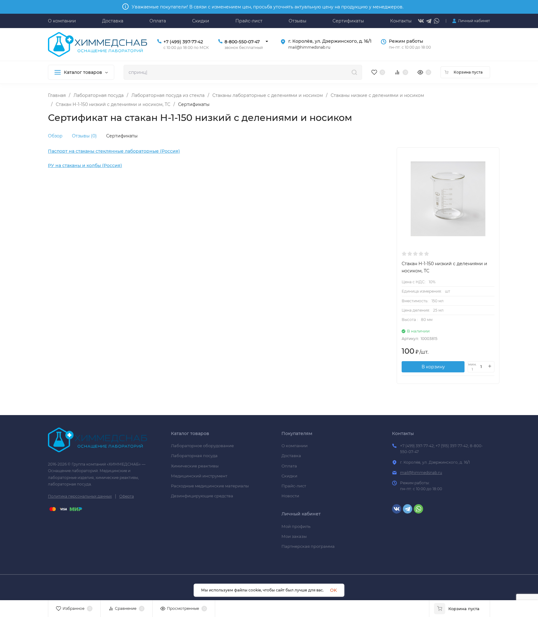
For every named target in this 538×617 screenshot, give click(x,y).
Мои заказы (294, 536)
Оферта (126, 496)
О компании (294, 445)
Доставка (291, 455)
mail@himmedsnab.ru (421, 472)
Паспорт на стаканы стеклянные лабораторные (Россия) (114, 151)
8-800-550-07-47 (242, 42)
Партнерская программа (308, 546)
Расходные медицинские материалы (210, 485)
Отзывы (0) (84, 136)
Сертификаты (122, 136)
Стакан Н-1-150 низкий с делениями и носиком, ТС (113, 104)
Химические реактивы (195, 465)
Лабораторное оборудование (202, 445)
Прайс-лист (293, 485)
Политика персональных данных (80, 496)
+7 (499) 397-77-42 (183, 42)
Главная (57, 95)
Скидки (289, 475)
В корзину (433, 367)
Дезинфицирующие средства (202, 495)
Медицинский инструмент (199, 475)
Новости (290, 495)
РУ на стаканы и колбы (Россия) (85, 165)
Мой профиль (295, 526)
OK (333, 590)
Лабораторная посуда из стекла (168, 95)
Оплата (289, 465)
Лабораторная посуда (98, 95)
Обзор (55, 136)
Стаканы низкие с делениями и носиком (377, 95)
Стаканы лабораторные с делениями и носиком (267, 95)
